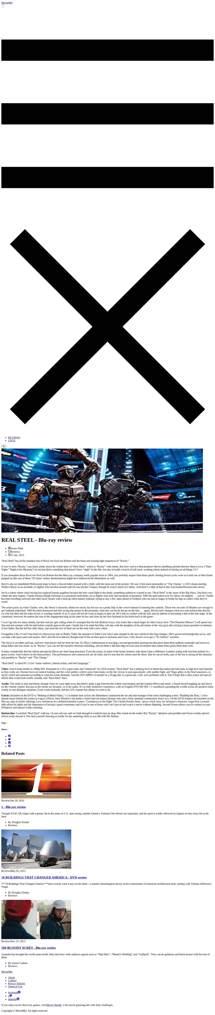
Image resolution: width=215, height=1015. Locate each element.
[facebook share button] (9, 736)
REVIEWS (14, 437)
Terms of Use (15, 986)
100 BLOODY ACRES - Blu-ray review (28, 948)
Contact (12, 980)
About (11, 977)
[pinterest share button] (9, 746)
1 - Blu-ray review (13, 807)
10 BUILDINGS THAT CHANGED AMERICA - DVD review (44, 877)
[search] (3, 447)
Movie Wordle (53, 1005)
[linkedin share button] (9, 743)
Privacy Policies (16, 983)
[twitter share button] (9, 739)
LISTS (11, 440)
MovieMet (6, 2)
